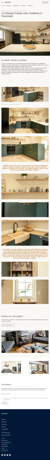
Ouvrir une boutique (5, 432)
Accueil (2, 5)
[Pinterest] (7, 455)
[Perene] (6, 2)
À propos (3, 419)
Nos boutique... (9, 5)
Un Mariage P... (30, 5)
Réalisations (4, 424)
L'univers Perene (4, 429)
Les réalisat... (23, 5)
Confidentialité (4, 444)
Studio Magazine (4, 450)
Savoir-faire (4, 421)
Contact (3, 448)
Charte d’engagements (6, 442)
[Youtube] (10, 455)
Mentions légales (4, 446)
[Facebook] (2, 455)
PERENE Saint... (16, 5)
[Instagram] (5, 455)
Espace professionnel (6, 435)
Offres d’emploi (4, 440)
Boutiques (3, 426)
